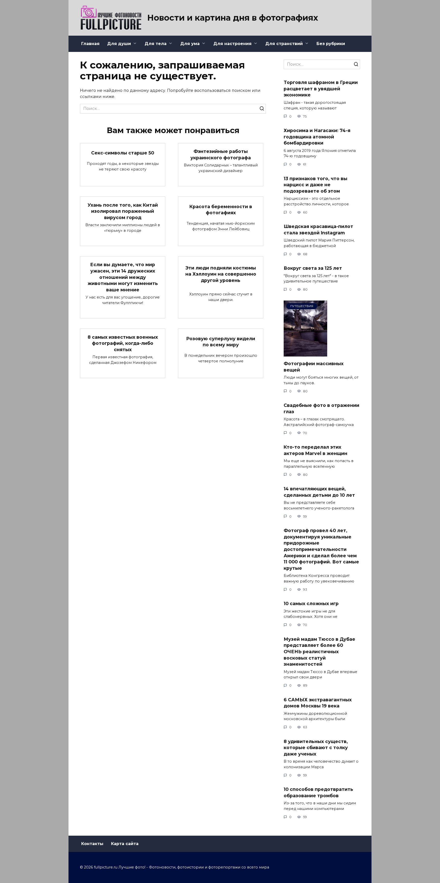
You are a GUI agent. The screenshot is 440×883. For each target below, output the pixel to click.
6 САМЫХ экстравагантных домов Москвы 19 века (318, 702)
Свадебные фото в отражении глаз (321, 408)
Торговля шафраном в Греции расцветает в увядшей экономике (321, 88)
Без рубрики (331, 43)
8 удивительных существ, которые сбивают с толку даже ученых (316, 747)
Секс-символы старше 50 (122, 152)
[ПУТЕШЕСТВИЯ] (305, 353)
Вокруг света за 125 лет (313, 268)
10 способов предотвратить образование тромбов (318, 792)
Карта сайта (125, 843)
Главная (90, 43)
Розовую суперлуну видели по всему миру (220, 342)
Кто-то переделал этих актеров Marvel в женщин (315, 450)
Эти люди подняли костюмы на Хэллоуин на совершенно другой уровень (220, 274)
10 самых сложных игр (311, 603)
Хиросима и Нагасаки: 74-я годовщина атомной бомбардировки (317, 137)
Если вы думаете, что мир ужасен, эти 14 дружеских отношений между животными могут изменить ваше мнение (123, 277)
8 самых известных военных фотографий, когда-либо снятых (123, 343)
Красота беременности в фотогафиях (220, 209)
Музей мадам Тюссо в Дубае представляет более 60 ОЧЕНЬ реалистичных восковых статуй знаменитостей (319, 651)
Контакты (92, 843)
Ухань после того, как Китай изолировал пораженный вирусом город (123, 211)
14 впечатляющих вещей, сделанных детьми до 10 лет (319, 492)
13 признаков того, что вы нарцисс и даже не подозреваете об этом (315, 184)
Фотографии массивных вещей (313, 367)
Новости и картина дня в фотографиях (232, 18)
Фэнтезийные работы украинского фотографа (220, 154)
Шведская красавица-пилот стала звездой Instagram (318, 229)
